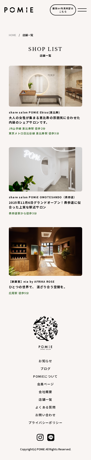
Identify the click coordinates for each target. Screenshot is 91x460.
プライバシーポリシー (45, 422)
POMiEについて (45, 376)
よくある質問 (45, 407)
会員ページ (45, 384)
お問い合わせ (45, 415)
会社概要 (45, 392)
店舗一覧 (45, 399)
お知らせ (45, 361)
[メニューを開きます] (82, 10)
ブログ (45, 368)
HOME (12, 35)
